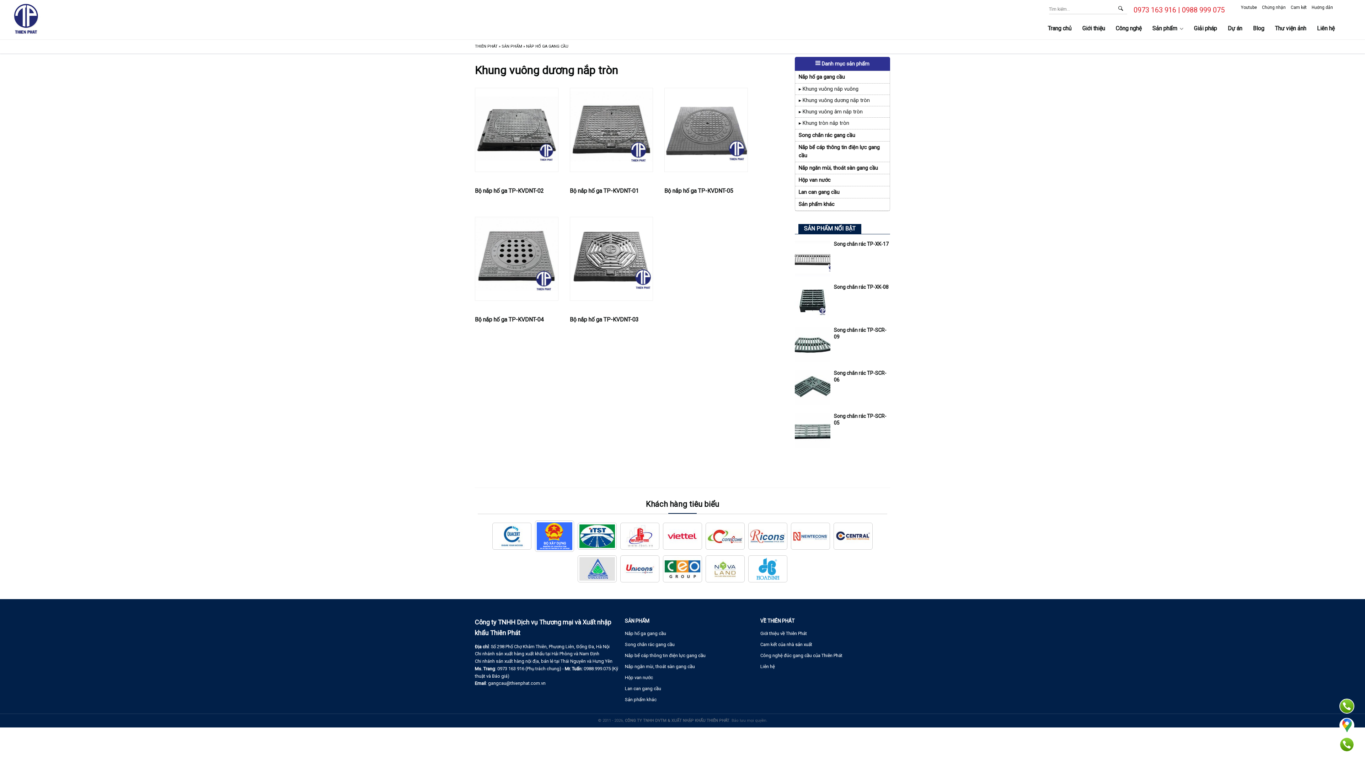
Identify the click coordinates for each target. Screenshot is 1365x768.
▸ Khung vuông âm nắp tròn (831, 112)
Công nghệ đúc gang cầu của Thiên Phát (801, 655)
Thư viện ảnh (1290, 28)
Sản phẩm (1164, 28)
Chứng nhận (1274, 7)
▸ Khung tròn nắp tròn (824, 123)
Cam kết (1299, 7)
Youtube (1249, 7)
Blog (1258, 28)
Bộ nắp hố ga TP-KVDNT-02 (509, 190)
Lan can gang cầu (819, 192)
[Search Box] (1120, 8)
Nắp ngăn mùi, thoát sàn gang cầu (838, 168)
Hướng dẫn (1322, 7)
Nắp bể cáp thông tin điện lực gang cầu (839, 151)
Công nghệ (1129, 28)
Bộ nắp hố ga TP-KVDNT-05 (698, 190)
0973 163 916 (1155, 10)
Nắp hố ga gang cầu (822, 77)
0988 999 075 (1203, 10)
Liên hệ (1326, 28)
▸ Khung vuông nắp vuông (828, 89)
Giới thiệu (1093, 28)
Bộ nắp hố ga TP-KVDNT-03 (604, 319)
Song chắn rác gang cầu (827, 135)
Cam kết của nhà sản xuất (786, 644)
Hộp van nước (815, 180)
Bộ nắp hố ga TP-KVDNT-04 (509, 319)
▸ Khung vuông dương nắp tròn (834, 100)
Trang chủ (1060, 28)
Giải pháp (1205, 28)
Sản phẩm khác (817, 204)
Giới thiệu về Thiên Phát (783, 633)
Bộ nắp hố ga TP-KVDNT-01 (604, 190)
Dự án (1235, 28)
